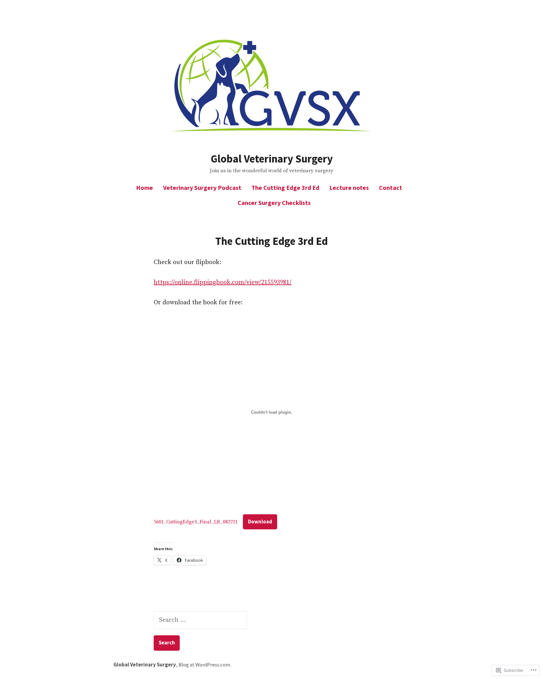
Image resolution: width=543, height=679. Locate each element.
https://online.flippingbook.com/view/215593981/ (223, 282)
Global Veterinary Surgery (272, 158)
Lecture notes (349, 187)
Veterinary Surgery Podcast (202, 187)
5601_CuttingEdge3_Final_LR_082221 (196, 522)
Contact (390, 187)
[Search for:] (200, 620)
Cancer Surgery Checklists (274, 203)
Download (260, 521)
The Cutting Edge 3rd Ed (285, 187)
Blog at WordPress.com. (204, 664)
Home (144, 187)
